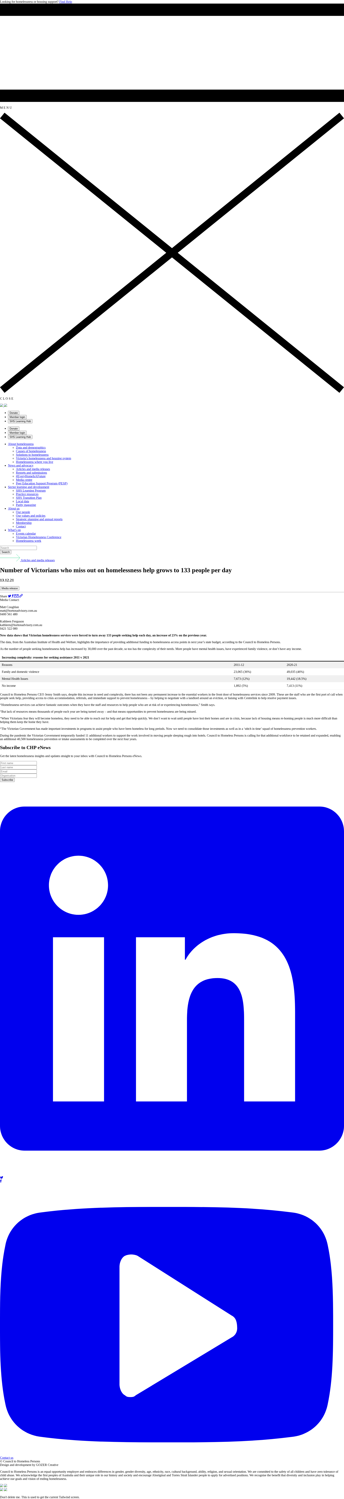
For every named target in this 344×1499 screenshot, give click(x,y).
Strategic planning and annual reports (39, 519)
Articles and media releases (33, 469)
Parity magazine (26, 505)
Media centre (24, 479)
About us (14, 508)
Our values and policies (30, 515)
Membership (24, 522)
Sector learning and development (28, 487)
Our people (23, 512)
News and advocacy (20, 465)
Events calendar (26, 533)
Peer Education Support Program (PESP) (41, 483)
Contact (21, 526)
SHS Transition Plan (29, 497)
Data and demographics (31, 447)
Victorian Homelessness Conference (38, 537)
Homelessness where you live (34, 462)
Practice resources (27, 494)
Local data (22, 501)
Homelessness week (28, 540)
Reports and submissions (31, 472)
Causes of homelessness (31, 451)
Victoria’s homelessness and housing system (43, 458)
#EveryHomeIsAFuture (31, 476)
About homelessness (21, 444)
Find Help (65, 1)
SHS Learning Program (31, 490)
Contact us (6, 1457)
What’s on (14, 530)
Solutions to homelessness (32, 454)
